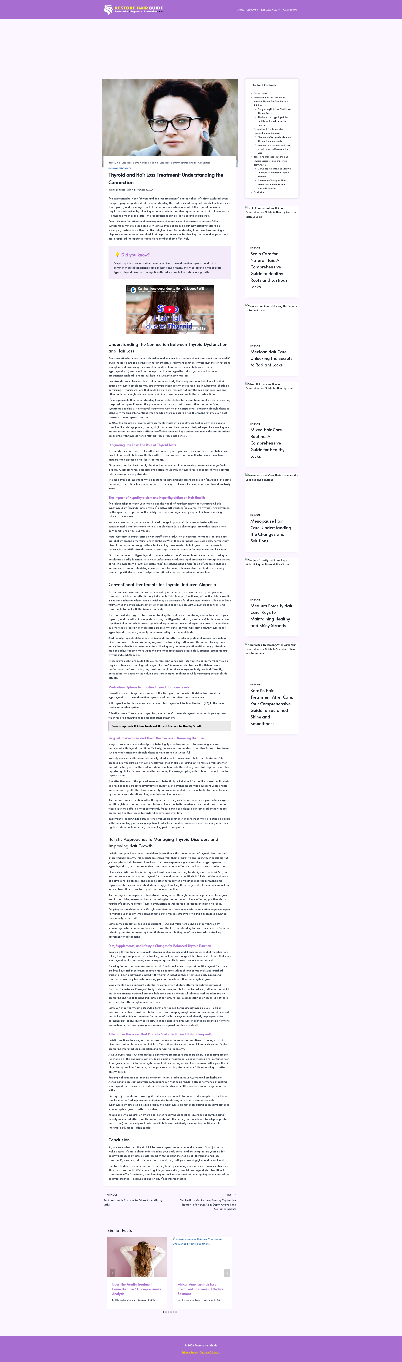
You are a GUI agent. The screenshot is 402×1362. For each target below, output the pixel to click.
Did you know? (260, 93)
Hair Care (255, 247)
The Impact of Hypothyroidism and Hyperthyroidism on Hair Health (273, 121)
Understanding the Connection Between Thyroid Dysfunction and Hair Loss (270, 101)
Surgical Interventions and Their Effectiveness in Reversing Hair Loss (274, 148)
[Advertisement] (201, 43)
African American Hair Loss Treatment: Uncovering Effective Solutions (200, 1289)
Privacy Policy (190, 1352)
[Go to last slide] (112, 1273)
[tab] (163, 1312)
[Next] (227, 1273)
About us (252, 9)
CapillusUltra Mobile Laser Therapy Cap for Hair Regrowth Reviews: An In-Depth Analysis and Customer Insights (208, 1202)
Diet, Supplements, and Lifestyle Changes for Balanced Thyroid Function (274, 172)
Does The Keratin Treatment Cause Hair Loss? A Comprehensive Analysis (136, 1289)
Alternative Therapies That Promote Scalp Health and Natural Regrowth (272, 184)
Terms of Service (210, 1352)
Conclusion (258, 192)
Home (240, 9)
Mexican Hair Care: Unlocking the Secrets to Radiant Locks (271, 358)
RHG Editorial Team (121, 189)
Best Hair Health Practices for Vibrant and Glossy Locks (132, 1199)
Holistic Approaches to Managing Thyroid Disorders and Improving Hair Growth (270, 160)
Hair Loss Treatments (120, 168)
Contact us (290, 9)
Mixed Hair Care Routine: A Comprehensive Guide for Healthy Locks (267, 442)
